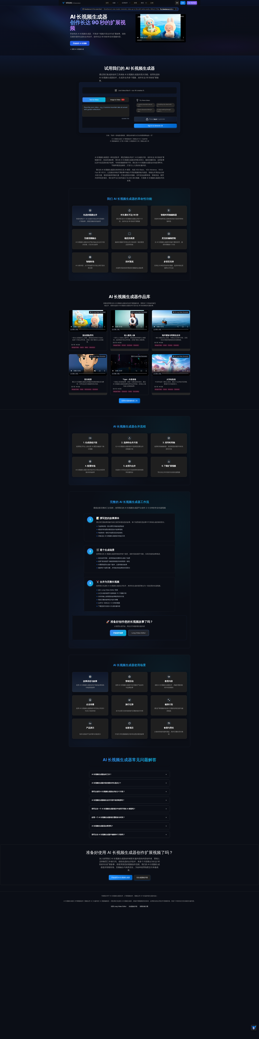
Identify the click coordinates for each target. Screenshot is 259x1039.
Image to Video (117, 100)
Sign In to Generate (154, 126)
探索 (135, 3)
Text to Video (94, 100)
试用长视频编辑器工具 (129, 401)
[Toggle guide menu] (146, 3)
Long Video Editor (139, 633)
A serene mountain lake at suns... (144, 105)
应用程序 (125, 3)
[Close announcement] (176, 9)
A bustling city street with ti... (164, 105)
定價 (151, 3)
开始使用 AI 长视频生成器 (120, 877)
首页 (107, 3)
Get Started (192, 3)
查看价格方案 (144, 906)
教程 (142, 3)
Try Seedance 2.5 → (166, 9)
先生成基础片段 (142, 877)
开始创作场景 (118, 633)
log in (155, 119)
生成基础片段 (133, 906)
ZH (177, 3)
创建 (114, 3)
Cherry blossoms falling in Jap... (144, 110)
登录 (183, 3)
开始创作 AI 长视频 (80, 43)
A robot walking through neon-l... (164, 110)
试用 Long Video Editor (118, 906)
